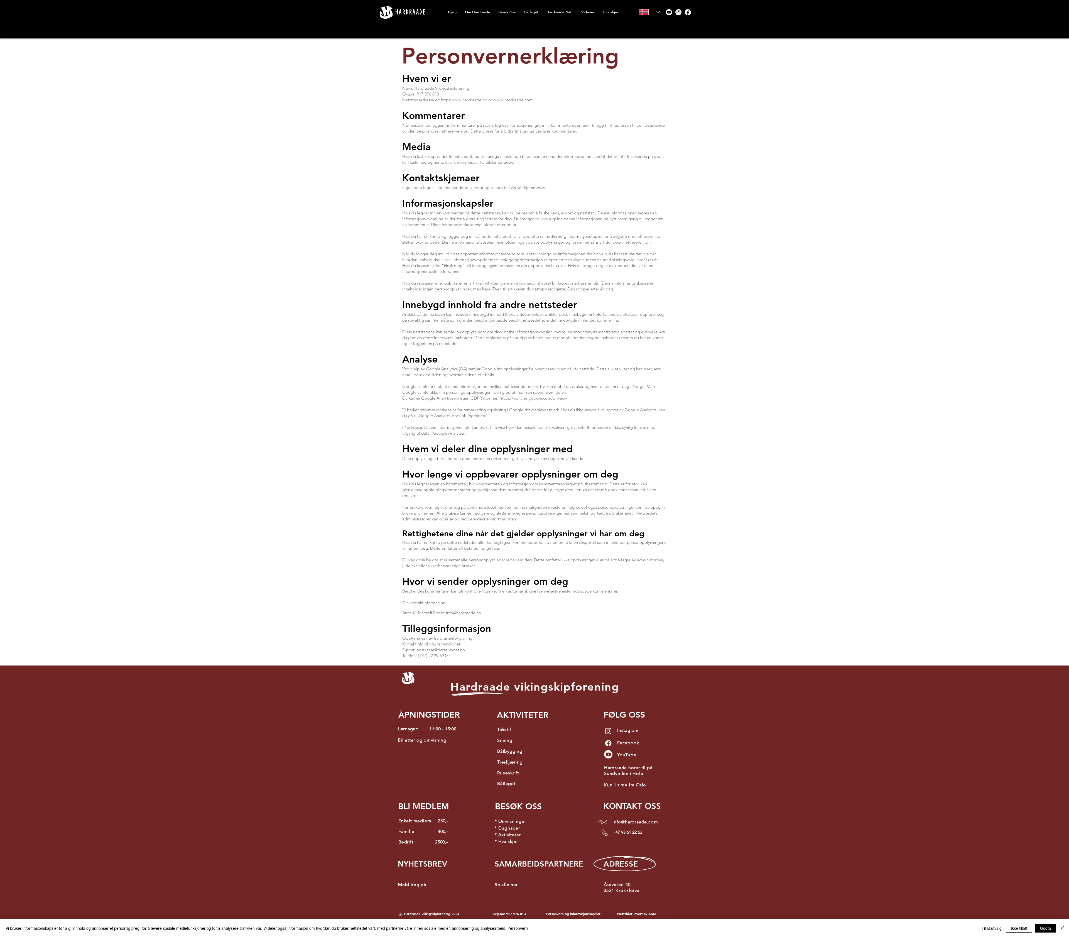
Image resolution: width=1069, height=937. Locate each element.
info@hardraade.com (635, 822)
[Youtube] (669, 12)
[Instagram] (678, 12)
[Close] (1062, 928)
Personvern (517, 928)
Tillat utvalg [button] (992, 928)
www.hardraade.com (513, 99)
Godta (1045, 928)
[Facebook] (688, 12)
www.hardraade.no (469, 99)
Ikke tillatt (1019, 928)
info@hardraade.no (463, 612)
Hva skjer (508, 841)
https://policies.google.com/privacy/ (534, 398)
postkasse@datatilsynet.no (440, 649)
